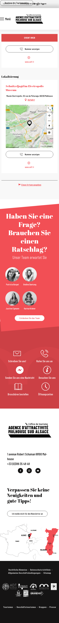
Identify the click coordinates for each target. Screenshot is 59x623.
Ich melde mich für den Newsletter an (27, 513)
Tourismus (8, 607)
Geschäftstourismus (26, 607)
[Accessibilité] (34, 4)
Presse (52, 607)
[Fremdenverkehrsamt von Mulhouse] (29, 18)
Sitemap (47, 572)
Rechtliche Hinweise (17, 569)
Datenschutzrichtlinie (40, 569)
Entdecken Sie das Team (29, 318)
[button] (38, 4)
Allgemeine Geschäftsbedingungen (24, 572)
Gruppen (43, 607)
